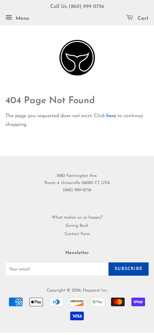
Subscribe (129, 269)
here (111, 116)
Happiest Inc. (95, 290)
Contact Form (77, 234)
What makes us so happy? (77, 217)
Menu (21, 18)
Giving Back (77, 226)
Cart (142, 18)
